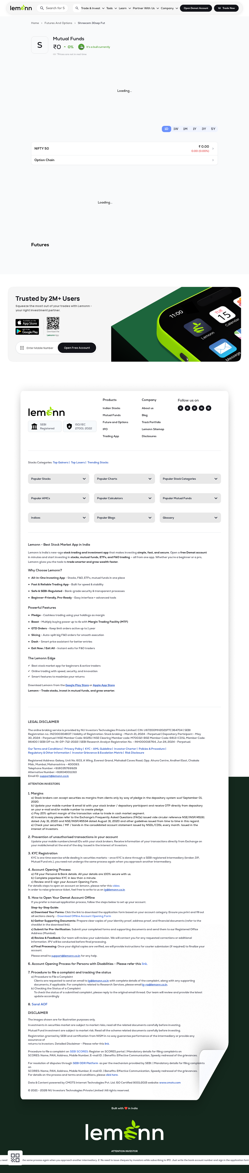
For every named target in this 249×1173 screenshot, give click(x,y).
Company (167, 8)
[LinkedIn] (208, 408)
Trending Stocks (98, 462)
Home (35, 23)
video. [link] (116, 885)
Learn (123, 8)
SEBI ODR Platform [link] (86, 1063)
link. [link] (145, 964)
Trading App (111, 436)
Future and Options (115, 422)
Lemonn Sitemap (153, 429)
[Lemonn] (46, 411)
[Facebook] (194, 408)
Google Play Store (77, 685)
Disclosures (149, 436)
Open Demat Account (196, 8)
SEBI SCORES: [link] (79, 1051)
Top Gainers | (61, 462)
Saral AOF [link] (39, 1004)
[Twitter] (180, 408)
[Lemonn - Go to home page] (21, 7)
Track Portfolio (151, 422)
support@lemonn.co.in (54, 776)
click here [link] (112, 1075)
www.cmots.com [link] (170, 1082)
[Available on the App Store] (27, 322)
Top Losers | (78, 462)
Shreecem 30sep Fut (91, 23)
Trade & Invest (90, 8)
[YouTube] (201, 408)
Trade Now (229, 8)
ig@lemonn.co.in (114, 889)
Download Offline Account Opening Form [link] (84, 916)
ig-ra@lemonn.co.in (154, 984)
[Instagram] (187, 408)
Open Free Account (77, 348)
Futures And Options (58, 23)
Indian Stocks (111, 408)
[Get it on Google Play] (27, 331)
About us (147, 408)
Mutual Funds (112, 415)
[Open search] (77, 8)
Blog (145, 415)
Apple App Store (104, 685)
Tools (109, 8)
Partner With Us (144, 8)
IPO (105, 429)
